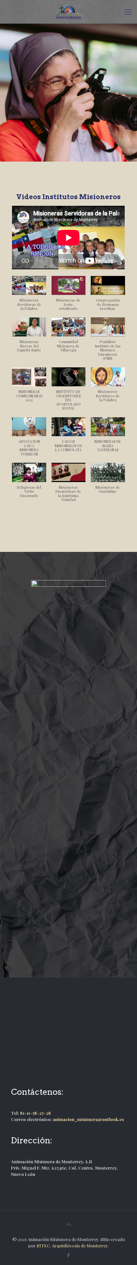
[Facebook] (68, 1255)
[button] (29, 296)
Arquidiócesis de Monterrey (80, 1245)
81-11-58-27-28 (35, 1113)
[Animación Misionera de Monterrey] (68, 11)
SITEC (43, 1245)
